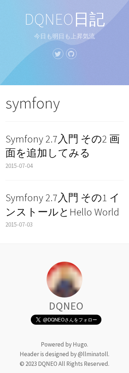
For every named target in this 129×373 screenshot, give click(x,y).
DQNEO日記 (64, 19)
